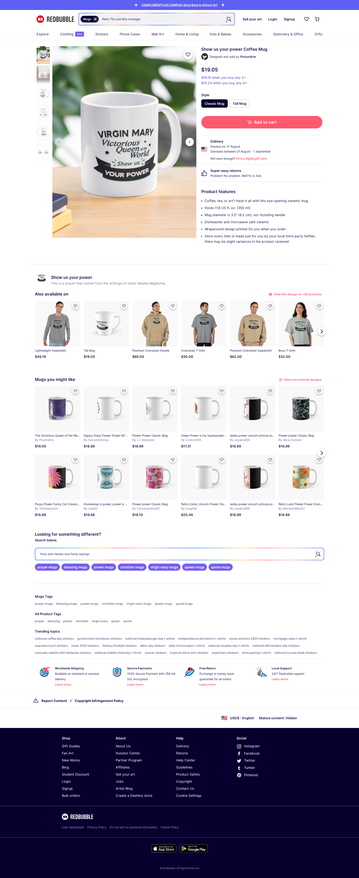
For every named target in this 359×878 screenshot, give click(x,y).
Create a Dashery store (134, 795)
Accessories (252, 34)
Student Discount (75, 774)
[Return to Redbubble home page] (55, 19)
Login (66, 781)
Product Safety (188, 774)
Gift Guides (71, 746)
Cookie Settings (188, 795)
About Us (123, 746)
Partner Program (129, 760)
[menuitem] (43, 34)
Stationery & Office (288, 34)
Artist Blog (124, 788)
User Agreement (73, 827)
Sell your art (125, 774)
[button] (179, 5)
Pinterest (251, 775)
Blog (65, 767)
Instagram (252, 746)
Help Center (185, 760)
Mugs (39, 596)
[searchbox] (179, 554)
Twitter (249, 760)
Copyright (184, 781)
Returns (182, 753)
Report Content (54, 701)
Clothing (71, 34)
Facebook (252, 753)
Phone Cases (130, 34)
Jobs (119, 781)
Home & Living (187, 34)
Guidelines (184, 767)
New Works (71, 760)
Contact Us (185, 788)
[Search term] (228, 19)
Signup (67, 788)
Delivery (182, 746)
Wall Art (157, 34)
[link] (47, 567)
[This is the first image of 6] (59, 142)
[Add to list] (188, 54)
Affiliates (123, 767)
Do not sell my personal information (133, 827)
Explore (43, 34)
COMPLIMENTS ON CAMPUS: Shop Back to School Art (179, 5)
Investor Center (128, 753)
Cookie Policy (170, 827)
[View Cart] (317, 19)
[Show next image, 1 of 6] (190, 142)
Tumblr (249, 768)
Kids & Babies (220, 34)
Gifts (318, 34)
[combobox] (156, 19)
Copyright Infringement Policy (99, 701)
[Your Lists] (307, 19)
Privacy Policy (96, 827)
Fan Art (68, 753)
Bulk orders (71, 795)
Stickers (101, 34)
